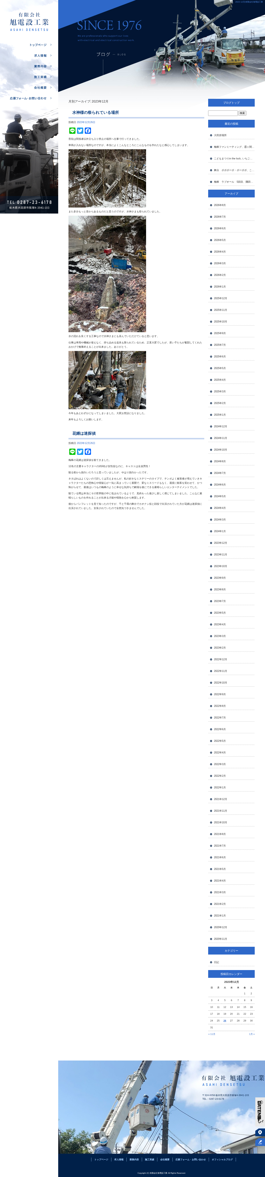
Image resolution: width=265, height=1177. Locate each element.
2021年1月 (220, 915)
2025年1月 (220, 414)
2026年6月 (220, 228)
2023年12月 (220, 542)
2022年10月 (220, 682)
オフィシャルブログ (222, 1159)
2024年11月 (220, 438)
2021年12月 (220, 799)
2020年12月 (220, 927)
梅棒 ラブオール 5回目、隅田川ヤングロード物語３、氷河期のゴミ (234, 181)
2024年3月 (220, 519)
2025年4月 (220, 379)
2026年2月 (220, 275)
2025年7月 (220, 344)
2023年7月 (220, 601)
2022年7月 (220, 717)
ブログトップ (231, 102)
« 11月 (211, 1034)
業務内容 (29, 66)
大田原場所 (220, 135)
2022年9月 (220, 694)
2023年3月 (220, 636)
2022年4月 (220, 752)
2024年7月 (220, 473)
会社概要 (29, 87)
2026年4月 (220, 251)
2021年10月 (220, 822)
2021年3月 (220, 892)
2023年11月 (220, 554)
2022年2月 (220, 775)
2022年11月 (220, 671)
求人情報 (29, 55)
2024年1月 (220, 531)
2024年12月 (220, 426)
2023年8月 (220, 589)
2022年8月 (220, 705)
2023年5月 (220, 612)
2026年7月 (220, 216)
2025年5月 (220, 368)
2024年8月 (220, 461)
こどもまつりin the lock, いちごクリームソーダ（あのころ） (234, 158)
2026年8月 (220, 205)
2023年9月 (220, 577)
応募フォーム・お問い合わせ (29, 98)
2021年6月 (220, 857)
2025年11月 (220, 309)
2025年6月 (220, 356)
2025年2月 (220, 403)
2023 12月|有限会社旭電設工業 (249, 2)
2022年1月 (220, 787)
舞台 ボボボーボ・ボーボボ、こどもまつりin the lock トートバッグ (234, 170)
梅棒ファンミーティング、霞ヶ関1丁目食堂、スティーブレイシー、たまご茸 (234, 146)
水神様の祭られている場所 (95, 112)
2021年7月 (220, 845)
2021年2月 (220, 904)
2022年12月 (220, 659)
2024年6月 (220, 484)
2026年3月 (220, 263)
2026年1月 (220, 286)
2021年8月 (220, 834)
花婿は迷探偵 (84, 433)
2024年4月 (220, 507)
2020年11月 (220, 938)
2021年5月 (220, 869)
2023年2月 (220, 647)
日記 (216, 962)
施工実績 (29, 77)
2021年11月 (220, 810)
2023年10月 (220, 566)
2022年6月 (220, 729)
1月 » (252, 1034)
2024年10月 (220, 449)
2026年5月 (220, 240)
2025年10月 (220, 321)
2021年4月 (220, 880)
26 (224, 1020)
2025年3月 (220, 391)
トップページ (29, 45)
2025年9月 (220, 333)
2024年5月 (220, 496)
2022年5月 (220, 740)
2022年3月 (220, 764)
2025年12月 (220, 298)
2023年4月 (220, 624)
